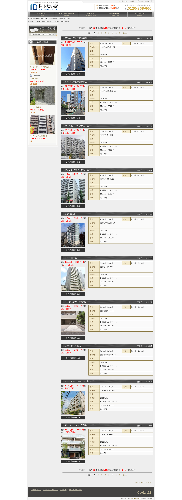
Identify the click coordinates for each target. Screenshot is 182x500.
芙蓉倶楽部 (70, 214)
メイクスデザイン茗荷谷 (76, 302)
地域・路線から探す (66, 14)
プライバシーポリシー (144, 1)
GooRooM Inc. (136, 498)
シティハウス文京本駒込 (76, 82)
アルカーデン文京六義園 (76, 38)
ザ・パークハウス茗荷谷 (76, 425)
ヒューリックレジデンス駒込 (78, 381)
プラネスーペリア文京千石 (77, 126)
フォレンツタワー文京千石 (77, 170)
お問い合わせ (139, 14)
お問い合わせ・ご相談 (127, 1)
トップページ (42, 14)
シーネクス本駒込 (73, 346)
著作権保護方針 (115, 14)
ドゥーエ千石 (71, 258)
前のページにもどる (143, 483)
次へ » (125, 33)
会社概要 (91, 14)
